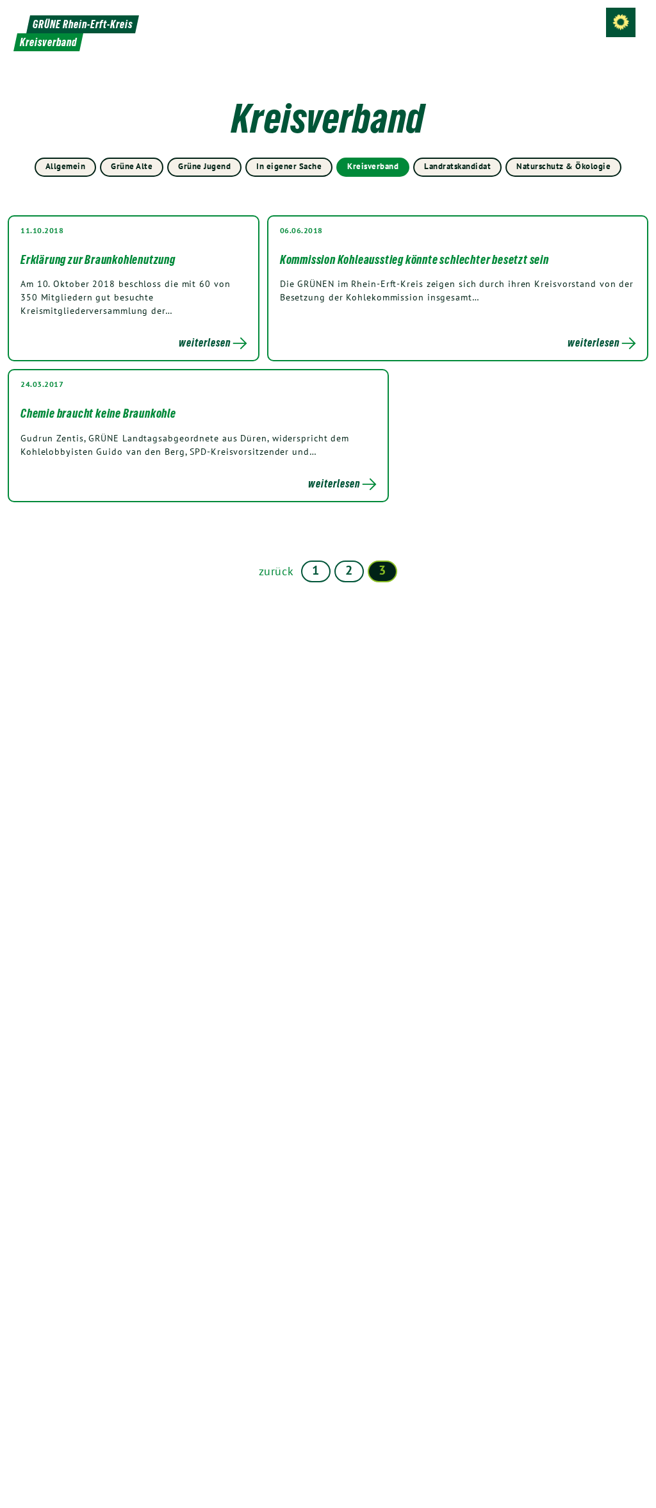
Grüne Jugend (204, 166)
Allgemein (65, 166)
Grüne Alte (131, 166)
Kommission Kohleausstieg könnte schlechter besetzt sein (414, 259)
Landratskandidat (457, 166)
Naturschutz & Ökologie (563, 166)
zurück (276, 571)
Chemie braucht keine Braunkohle (98, 413)
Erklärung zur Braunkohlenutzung (98, 259)
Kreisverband (372, 166)
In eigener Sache (289, 166)
